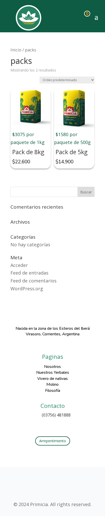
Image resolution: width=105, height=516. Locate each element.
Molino (52, 384)
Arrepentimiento (52, 440)
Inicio (15, 50)
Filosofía (52, 390)
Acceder (19, 265)
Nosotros (52, 366)
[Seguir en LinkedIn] (63, 426)
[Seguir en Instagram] (52, 426)
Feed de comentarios (33, 281)
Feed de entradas (29, 273)
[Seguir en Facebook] (42, 426)
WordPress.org (26, 288)
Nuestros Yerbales (52, 372)
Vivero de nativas (52, 378)
